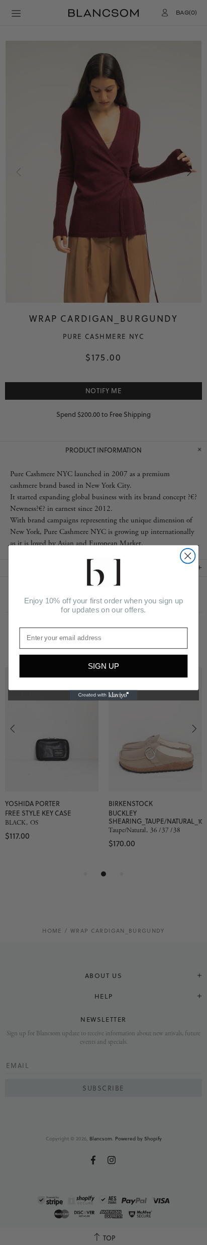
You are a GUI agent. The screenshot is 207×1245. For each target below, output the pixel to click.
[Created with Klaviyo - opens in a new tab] (104, 695)
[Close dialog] (187, 556)
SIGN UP (103, 666)
